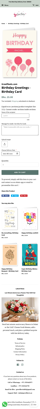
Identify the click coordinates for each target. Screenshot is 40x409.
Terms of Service (20, 343)
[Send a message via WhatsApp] (5, 404)
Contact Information (20, 352)
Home (3, 23)
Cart (36, 5)
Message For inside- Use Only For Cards (14, 124)
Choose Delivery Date (9, 150)
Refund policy (20, 346)
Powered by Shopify (27, 405)
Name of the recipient (8, 112)
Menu (6, 5)
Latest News (20, 289)
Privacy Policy (20, 355)
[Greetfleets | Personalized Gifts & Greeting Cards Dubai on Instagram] (22, 365)
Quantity (5, 161)
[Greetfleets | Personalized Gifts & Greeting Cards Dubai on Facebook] (18, 365)
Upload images (6, 139)
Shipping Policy (20, 349)
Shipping (15, 101)
